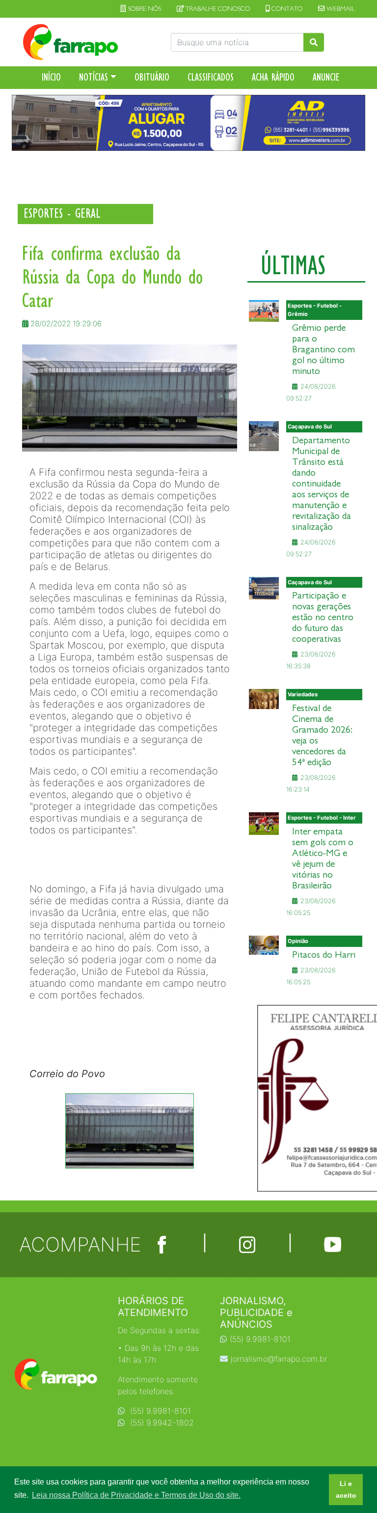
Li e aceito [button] (346, 1489)
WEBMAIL (339, 8)
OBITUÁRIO (152, 77)
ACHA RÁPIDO (273, 77)
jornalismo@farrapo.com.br (279, 1359)
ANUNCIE (326, 77)
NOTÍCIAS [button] (93, 77)
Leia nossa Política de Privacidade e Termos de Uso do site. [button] (136, 1495)
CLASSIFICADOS (211, 77)
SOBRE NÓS (143, 8)
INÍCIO (51, 77)
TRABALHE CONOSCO (217, 8)
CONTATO (286, 8)
